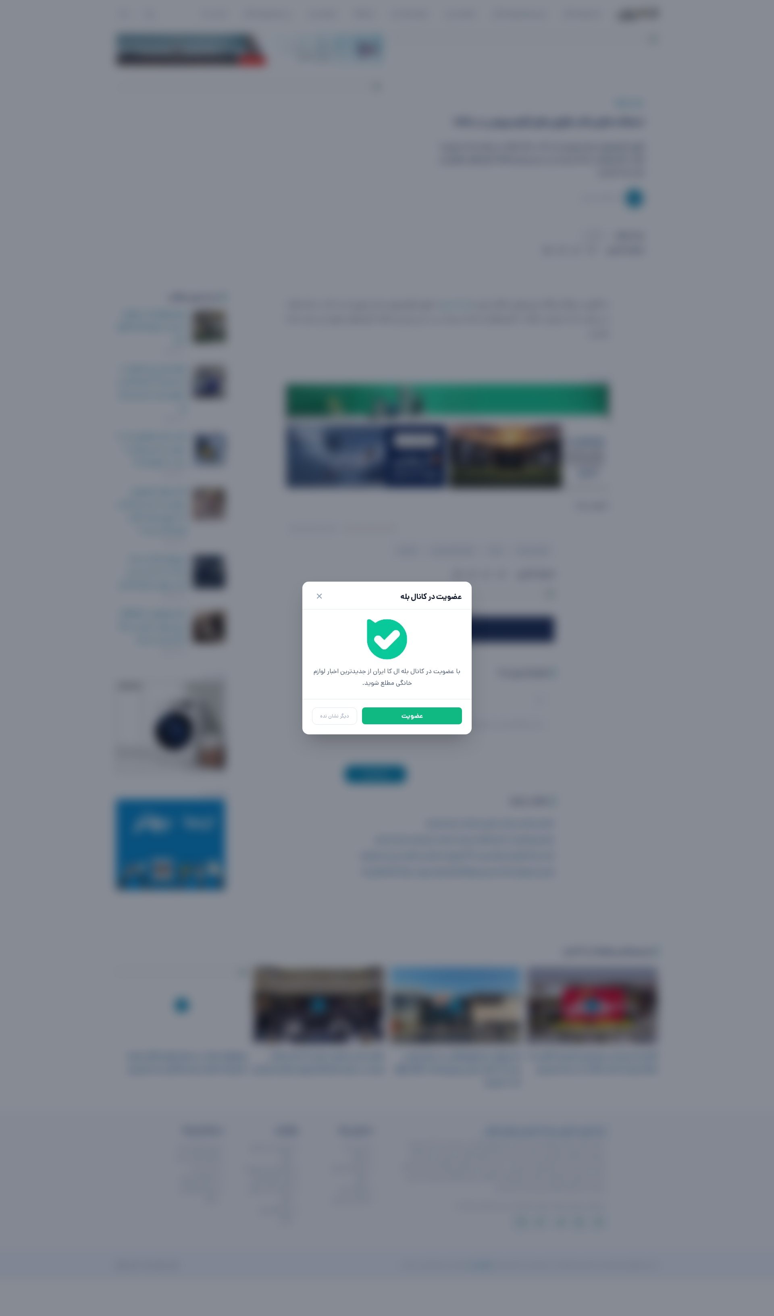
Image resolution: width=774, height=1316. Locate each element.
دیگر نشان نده (334, 716)
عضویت (412, 716)
